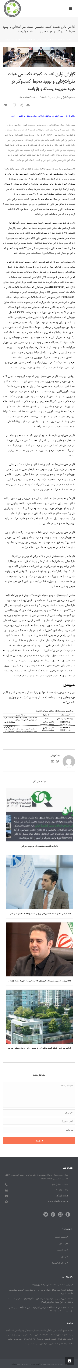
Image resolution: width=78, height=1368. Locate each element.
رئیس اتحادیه (62, 1250)
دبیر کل (64, 1257)
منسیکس (13, 1364)
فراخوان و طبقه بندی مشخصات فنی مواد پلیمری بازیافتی (39, 846)
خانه (71, 40)
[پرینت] (30, 106)
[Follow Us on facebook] (68, 1215)
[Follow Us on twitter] (45, 1215)
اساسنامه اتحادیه (61, 1237)
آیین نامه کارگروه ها (59, 1263)
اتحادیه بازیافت (35, 1364)
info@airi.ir (62, 1196)
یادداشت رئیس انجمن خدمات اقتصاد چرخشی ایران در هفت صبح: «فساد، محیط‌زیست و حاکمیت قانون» (38, 914)
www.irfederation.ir (58, 1201)
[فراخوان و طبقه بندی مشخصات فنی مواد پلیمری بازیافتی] (39, 815)
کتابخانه (27, 97)
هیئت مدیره (62, 1243)
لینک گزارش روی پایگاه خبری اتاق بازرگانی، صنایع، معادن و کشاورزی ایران (43, 116)
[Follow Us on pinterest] (53, 1215)
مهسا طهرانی (65, 97)
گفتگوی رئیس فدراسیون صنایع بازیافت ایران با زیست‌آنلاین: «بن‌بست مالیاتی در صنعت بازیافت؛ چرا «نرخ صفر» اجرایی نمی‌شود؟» (38, 981)
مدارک (21, 97)
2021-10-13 (44, 97)
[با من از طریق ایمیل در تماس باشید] (52, 762)
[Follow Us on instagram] (60, 1215)
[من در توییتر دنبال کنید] (57, 762)
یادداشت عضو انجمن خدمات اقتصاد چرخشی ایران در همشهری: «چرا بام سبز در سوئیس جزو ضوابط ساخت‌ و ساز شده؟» (38, 1048)
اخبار (68, 40)
